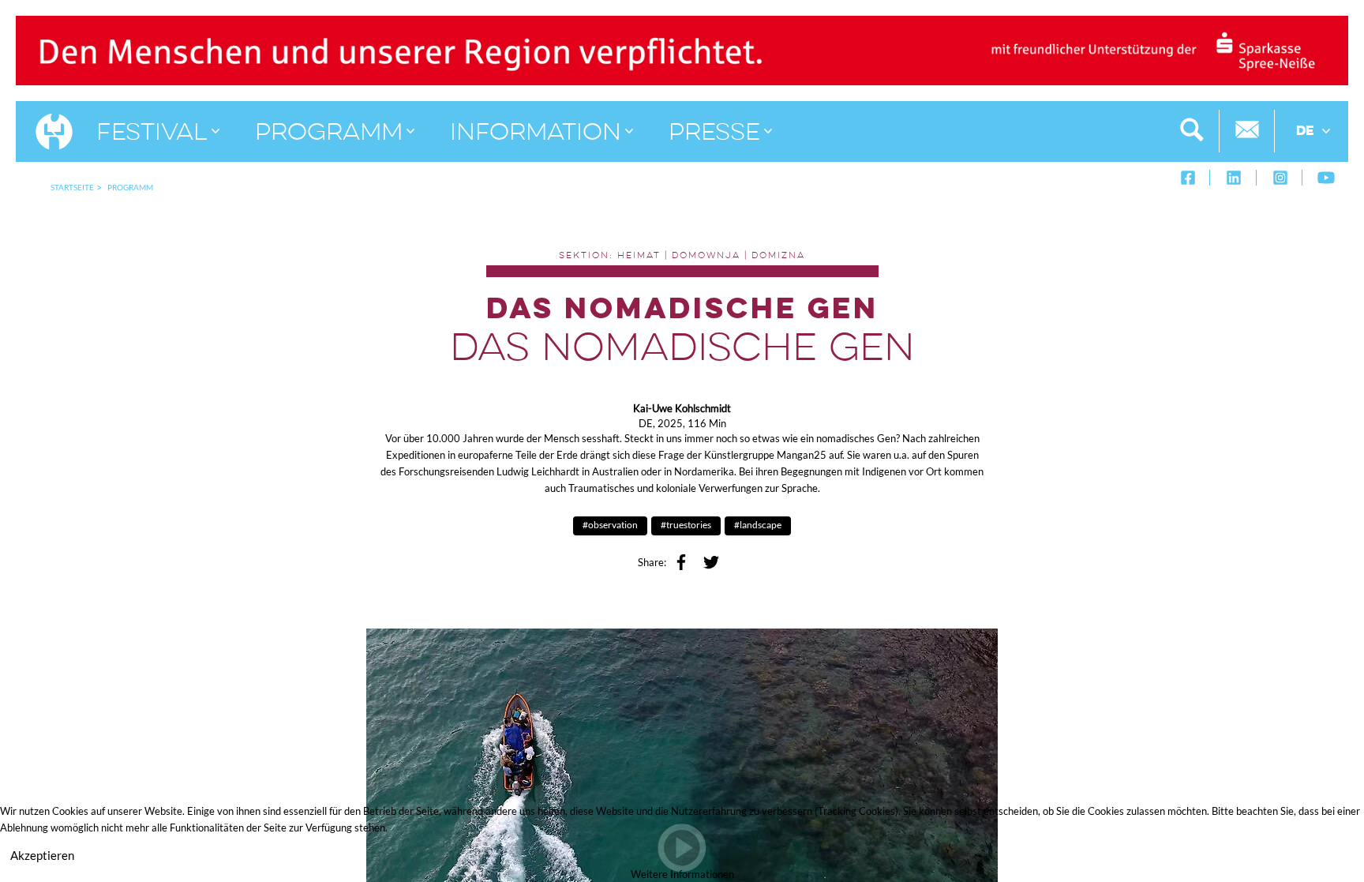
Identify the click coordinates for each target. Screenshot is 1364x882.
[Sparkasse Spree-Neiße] (682, 49)
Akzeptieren (42, 855)
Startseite (72, 187)
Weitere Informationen (682, 874)
